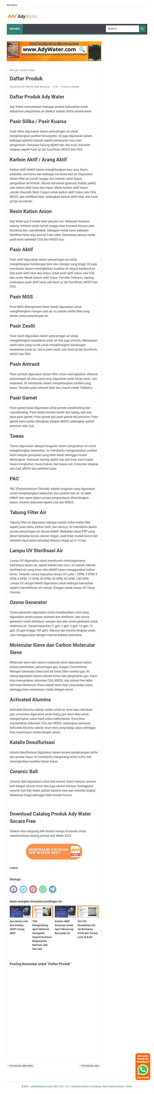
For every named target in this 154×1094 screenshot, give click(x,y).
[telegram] (52, 889)
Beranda (12, 5)
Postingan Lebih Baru (21, 1066)
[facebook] (13, 889)
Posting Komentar (70, 86)
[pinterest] (33, 889)
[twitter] (23, 889)
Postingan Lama (90, 1066)
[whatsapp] (43, 889)
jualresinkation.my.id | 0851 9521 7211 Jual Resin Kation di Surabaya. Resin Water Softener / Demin (81, 1086)
